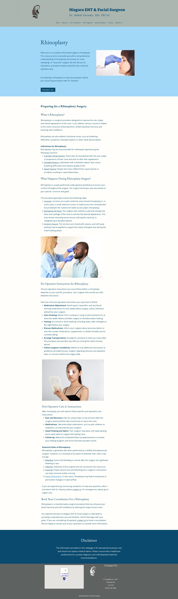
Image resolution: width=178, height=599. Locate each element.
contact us (76, 489)
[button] (75, 22)
